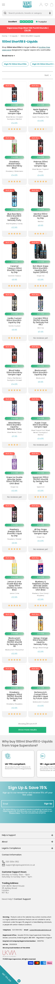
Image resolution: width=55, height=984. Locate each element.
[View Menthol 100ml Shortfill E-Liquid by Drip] (40, 211)
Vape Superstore (14, 959)
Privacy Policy (14, 813)
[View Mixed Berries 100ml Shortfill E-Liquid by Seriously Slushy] (14, 421)
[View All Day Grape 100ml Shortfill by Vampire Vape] (40, 527)
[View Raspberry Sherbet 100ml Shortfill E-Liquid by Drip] (14, 527)
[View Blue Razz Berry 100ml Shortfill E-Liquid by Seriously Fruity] (14, 211)
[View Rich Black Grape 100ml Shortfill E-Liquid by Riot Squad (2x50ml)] (40, 263)
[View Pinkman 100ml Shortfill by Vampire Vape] (40, 159)
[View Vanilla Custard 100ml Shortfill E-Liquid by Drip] (14, 316)
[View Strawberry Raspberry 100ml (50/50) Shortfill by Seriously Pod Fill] (14, 691)
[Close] (18, 980)
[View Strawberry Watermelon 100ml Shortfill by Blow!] (14, 159)
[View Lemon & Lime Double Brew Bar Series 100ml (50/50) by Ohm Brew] (14, 581)
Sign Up (48, 803)
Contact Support (22, 899)
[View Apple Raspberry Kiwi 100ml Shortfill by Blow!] (40, 107)
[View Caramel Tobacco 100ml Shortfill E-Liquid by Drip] (14, 263)
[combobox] (25, 13)
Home (4, 36)
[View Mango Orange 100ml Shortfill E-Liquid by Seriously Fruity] (40, 636)
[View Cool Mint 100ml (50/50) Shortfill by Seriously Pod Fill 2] (40, 316)
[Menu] (3, 5)
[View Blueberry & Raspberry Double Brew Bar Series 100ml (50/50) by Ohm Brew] (40, 581)
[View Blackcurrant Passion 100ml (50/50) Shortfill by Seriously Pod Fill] (14, 636)
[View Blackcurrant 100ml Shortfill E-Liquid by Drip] (40, 368)
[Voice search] (49, 13)
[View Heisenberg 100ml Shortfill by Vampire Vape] (14, 107)
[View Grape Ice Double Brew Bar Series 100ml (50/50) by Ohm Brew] (14, 475)
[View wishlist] (46, 5)
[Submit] (5, 13)
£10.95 (27, 30)
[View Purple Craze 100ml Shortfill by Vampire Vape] (40, 421)
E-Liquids (13, 36)
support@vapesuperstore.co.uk (40, 930)
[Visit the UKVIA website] (27, 953)
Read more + (8, 56)
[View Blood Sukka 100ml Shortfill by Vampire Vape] (14, 368)
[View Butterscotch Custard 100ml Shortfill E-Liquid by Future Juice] (40, 691)
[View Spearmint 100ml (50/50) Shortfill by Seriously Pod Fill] (40, 475)
